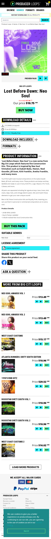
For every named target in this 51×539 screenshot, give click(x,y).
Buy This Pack (14, 226)
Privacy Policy (30, 508)
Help (27, 506)
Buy (47, 301)
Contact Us (6, 503)
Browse (11, 10)
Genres (20, 10)
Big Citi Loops (25, 86)
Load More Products (25, 467)
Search (45, 20)
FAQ (4, 506)
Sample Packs (7, 499)
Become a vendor (9, 501)
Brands (40, 10)
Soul (28, 238)
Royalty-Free (16, 133)
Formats (30, 10)
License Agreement (13, 248)
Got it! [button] (26, 531)
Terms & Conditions (9, 508)
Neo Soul (5, 238)
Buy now (25, 110)
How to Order (30, 503)
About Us (29, 501)
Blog (27, 499)
